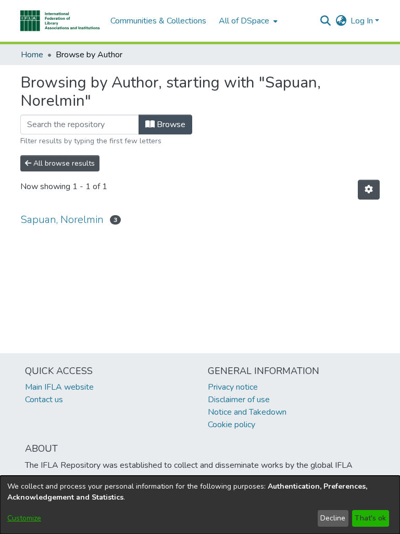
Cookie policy (231, 424)
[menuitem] (247, 21)
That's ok (370, 518)
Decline (332, 518)
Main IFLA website (59, 387)
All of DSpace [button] (244, 21)
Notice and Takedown (247, 412)
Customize (24, 518)
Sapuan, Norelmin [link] (62, 220)
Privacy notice (233, 387)
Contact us (44, 399)
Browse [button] (170, 124)
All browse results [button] (63, 163)
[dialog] (200, 505)
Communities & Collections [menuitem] (158, 21)
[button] (60, 20)
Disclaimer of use (239, 399)
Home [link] (32, 54)
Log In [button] (363, 21)
